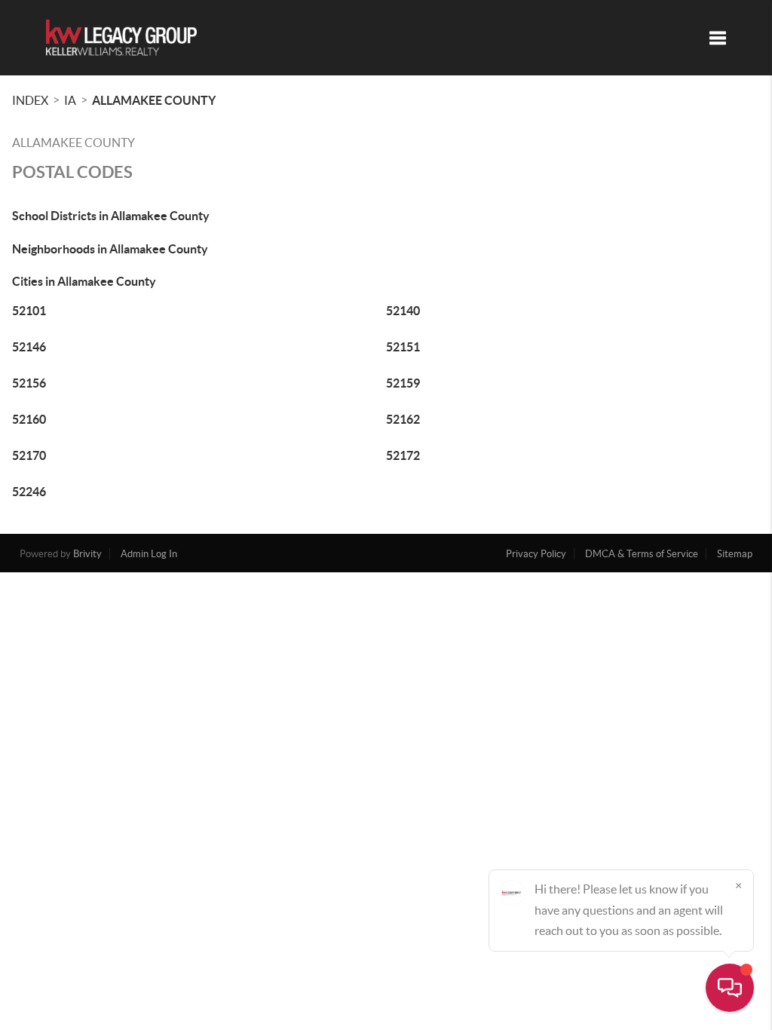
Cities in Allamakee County (84, 281)
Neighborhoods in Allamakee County (110, 249)
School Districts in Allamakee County (111, 215)
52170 (29, 455)
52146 (29, 347)
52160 (29, 419)
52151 (403, 347)
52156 (29, 383)
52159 (403, 383)
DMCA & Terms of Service (641, 553)
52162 (403, 419)
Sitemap (734, 553)
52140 (403, 311)
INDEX (30, 100)
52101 (29, 311)
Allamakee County (154, 100)
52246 (29, 492)
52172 (403, 455)
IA (70, 100)
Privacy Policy (536, 553)
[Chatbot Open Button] (730, 988)
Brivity (87, 553)
